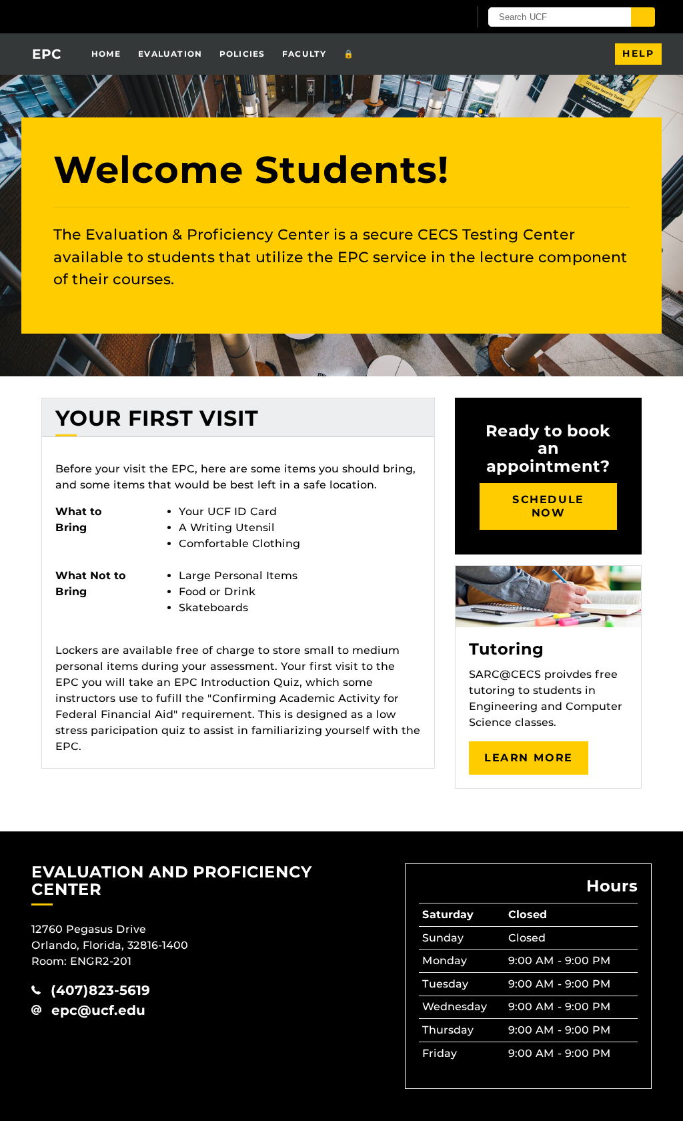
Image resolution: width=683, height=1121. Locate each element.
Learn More (528, 757)
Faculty (304, 54)
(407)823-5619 (100, 990)
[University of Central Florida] (126, 16)
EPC (46, 54)
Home (106, 54)
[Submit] (643, 17)
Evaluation (170, 54)
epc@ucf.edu (98, 1010)
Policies (242, 54)
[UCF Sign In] (426, 17)
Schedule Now (548, 506)
